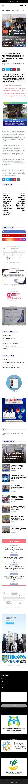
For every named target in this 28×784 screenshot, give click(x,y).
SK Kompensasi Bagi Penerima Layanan (11, 367)
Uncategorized (18, 10)
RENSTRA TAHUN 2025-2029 (9, 338)
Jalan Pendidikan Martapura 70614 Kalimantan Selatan (12, 434)
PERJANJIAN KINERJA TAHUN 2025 (10, 343)
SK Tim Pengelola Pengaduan (9, 365)
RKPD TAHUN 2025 (7, 335)
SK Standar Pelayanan (7, 359)
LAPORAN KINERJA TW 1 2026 (9, 346)
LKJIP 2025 (5, 348)
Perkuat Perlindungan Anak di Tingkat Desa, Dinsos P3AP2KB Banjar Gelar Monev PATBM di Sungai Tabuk (14, 88)
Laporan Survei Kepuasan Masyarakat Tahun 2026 (14, 362)
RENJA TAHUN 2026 (7, 341)
